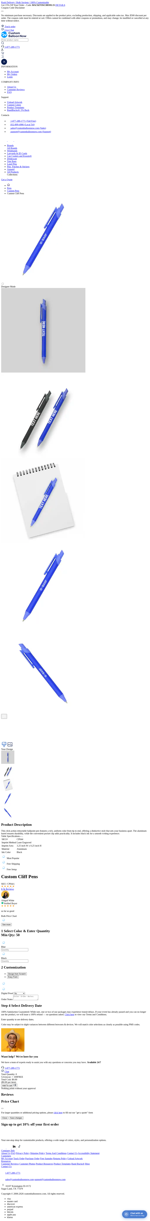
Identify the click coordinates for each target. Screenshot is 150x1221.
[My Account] (2, 50)
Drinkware (12, 158)
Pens (9, 188)
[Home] (8, 185)
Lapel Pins (12, 164)
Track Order (19, 1158)
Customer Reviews (16, 89)
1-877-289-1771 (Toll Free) (23, 121)
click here (58, 1112)
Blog (87, 1164)
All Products (13, 172)
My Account (13, 71)
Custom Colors (14, 105)
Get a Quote (6, 179)
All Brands (12, 148)
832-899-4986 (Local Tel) (22, 124)
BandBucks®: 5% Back (18, 110)
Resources (6, 1161)
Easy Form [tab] (13, 977)
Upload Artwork (14, 102)
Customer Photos (27, 1164)
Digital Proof (7, 993)
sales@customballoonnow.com (19, 1179)
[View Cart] (2, 54)
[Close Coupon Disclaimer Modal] (2, 11)
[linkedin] (14, 1148)
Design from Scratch (17, 974)
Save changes (16, 1118)
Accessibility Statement (88, 1153)
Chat (7, 1071)
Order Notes (7, 999)
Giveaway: (12, 1077)
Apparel (11, 169)
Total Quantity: (9, 1074)
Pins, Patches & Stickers (18, 166)
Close (4, 1118)
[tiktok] (17, 140)
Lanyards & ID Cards (17, 153)
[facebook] (4, 140)
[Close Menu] (4, 64)
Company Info (8, 1150)
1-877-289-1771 (12, 1068)
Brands (10, 145)
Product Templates (15, 107)
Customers (6, 1156)
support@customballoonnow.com (49, 1179)
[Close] (2, 1108)
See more (6, 924)
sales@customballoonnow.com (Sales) (28, 128)
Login (10, 77)
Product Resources (44, 1164)
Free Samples (46, 1158)
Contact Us (72, 1153)
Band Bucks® (78, 1164)
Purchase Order (32, 1158)
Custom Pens (13, 191)
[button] (75, 57)
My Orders (12, 74)
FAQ (9, 92)
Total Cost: (9, 1079)
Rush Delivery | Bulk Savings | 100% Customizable (25, 2)
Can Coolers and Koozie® (19, 156)
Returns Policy (60, 1158)
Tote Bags (11, 161)
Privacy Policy (23, 1153)
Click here (69, 1014)
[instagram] (11, 140)
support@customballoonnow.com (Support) (30, 131)
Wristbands (12, 150)
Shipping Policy (37, 1153)
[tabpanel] (75, 951)
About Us (11, 87)
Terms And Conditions (56, 1153)
